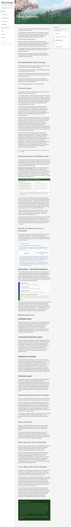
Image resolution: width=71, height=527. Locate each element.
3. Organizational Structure (5, 17)
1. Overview (3, 11)
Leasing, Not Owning (58, 40)
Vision (56, 43)
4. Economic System (4, 21)
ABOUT (2, 31)
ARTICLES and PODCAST (5, 27)
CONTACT (3, 37)
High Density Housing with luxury (60, 36)
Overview (18, 12)
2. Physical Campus (4, 14)
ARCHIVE (3, 34)
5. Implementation (4, 24)
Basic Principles (57, 33)
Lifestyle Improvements (58, 46)
